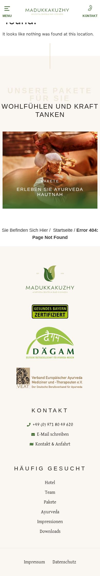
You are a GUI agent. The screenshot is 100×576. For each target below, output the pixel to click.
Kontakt (90, 16)
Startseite (63, 230)
